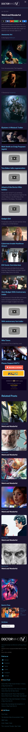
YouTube (6, 675)
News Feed (6, 680)
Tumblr (6, 669)
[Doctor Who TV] (10, 5)
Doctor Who (5, 18)
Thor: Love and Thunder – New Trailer (11, 726)
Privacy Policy (22, 644)
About (2, 646)
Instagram (7, 672)
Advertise (3, 644)
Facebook (7, 663)
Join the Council (14, 388)
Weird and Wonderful (9, 426)
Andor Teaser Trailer (6, 723)
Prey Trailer (4, 714)
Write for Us (16, 644)
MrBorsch (12, 38)
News (11, 18)
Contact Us (9, 644)
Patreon (6, 660)
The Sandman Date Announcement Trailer (12, 717)
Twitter (6, 666)
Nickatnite (12, 92)
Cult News (6, 710)
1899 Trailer (4, 720)
